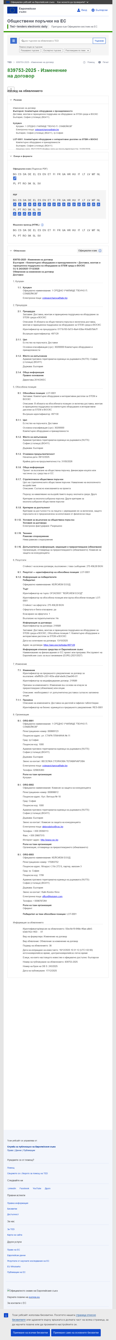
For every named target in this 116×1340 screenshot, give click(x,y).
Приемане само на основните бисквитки (76, 1332)
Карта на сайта (14, 1235)
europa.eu (34, 1297)
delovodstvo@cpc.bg (52, 826)
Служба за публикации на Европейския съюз (31, 1146)
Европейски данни (16, 1255)
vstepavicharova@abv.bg (47, 129)
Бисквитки (12, 1209)
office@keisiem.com (52, 896)
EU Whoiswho (14, 1266)
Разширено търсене (30, 50)
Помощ (10, 1168)
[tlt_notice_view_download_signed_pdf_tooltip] (14, 178)
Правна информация (17, 1203)
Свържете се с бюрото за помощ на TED (27, 1173)
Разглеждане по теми (76, 50)
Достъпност (13, 1214)
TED (9, 62)
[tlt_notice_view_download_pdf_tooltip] (14, 204)
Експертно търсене (52, 50)
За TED (10, 1229)
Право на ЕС (13, 1250)
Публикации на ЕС (16, 1272)
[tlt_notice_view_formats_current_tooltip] (100, 250)
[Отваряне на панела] (11, 89)
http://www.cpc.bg (49, 840)
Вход (84, 10)
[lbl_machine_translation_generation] (42, 225)
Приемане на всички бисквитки (30, 1332)
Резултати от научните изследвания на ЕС (28, 1261)
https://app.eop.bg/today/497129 (59, 645)
